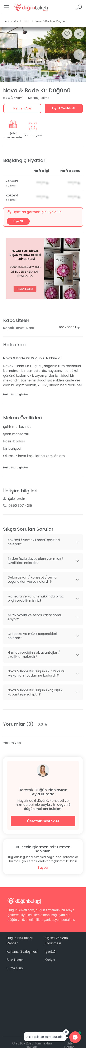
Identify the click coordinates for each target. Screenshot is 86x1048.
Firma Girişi (15, 968)
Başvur (43, 867)
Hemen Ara (22, 108)
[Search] (79, 8)
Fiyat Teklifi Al (63, 108)
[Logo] (31, 7)
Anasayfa (11, 21)
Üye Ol (18, 221)
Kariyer (50, 960)
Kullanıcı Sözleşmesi (22, 951)
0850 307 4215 (20, 505)
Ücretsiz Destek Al (43, 821)
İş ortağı (50, 951)
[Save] (67, 34)
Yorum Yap (12, 742)
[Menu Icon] (7, 8)
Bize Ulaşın (15, 960)
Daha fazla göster (15, 394)
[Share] (79, 34)
